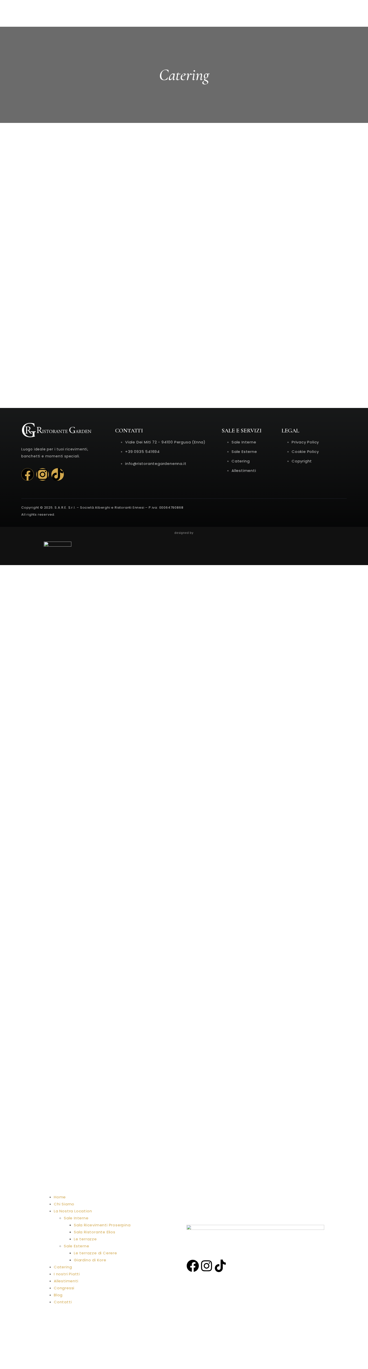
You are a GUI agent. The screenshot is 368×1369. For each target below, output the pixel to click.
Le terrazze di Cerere (95, 1253)
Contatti (63, 1302)
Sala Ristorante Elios (94, 1232)
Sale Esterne (76, 1246)
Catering (63, 1267)
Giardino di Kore (90, 1260)
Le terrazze (85, 1239)
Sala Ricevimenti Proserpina (102, 1225)
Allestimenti (66, 1281)
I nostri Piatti (67, 1274)
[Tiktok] (57, 474)
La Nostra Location (73, 1211)
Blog (58, 1295)
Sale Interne (76, 1218)
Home (60, 1197)
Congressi (64, 1288)
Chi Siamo (64, 1204)
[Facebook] (27, 474)
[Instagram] (42, 474)
